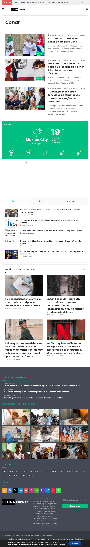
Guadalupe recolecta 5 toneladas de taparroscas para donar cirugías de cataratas (64, 96)
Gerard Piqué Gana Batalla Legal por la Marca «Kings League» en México (51, 230)
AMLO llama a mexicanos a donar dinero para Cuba (64, 40)
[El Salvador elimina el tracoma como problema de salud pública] (74, 451)
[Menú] (3, 10)
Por (4, 475)
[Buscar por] (87, 10)
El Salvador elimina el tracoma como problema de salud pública (36, 2)
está (36, 471)
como (11, 471)
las (42, 471)
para (83, 471)
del (31, 471)
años (4, 471)
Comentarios (72, 201)
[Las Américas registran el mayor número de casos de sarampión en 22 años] (16, 451)
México (68, 471)
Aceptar (75, 543)
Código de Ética (43, 539)
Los (47, 471)
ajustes (62, 544)
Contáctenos (12, 539)
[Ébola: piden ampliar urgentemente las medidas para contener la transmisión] (74, 434)
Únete (33, 539)
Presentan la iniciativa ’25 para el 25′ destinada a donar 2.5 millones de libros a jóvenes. (66, 68)
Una (30, 475)
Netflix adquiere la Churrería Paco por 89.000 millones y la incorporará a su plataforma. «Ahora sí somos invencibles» (64, 348)
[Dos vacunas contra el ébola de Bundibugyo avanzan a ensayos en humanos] (45, 434)
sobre (16, 475)
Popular (15, 201)
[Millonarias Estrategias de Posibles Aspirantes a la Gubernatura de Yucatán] (11, 223)
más (61, 471)
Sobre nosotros (24, 539)
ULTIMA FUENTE (55, 35)
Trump (23, 475)
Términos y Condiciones (75, 539)
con (17, 471)
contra (24, 471)
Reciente (43, 201)
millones (54, 471)
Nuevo (77, 471)
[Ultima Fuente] (18, 9)
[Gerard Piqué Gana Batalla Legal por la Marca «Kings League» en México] (11, 233)
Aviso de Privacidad (58, 539)
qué (10, 475)
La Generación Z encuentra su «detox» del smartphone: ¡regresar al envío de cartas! (23, 302)
